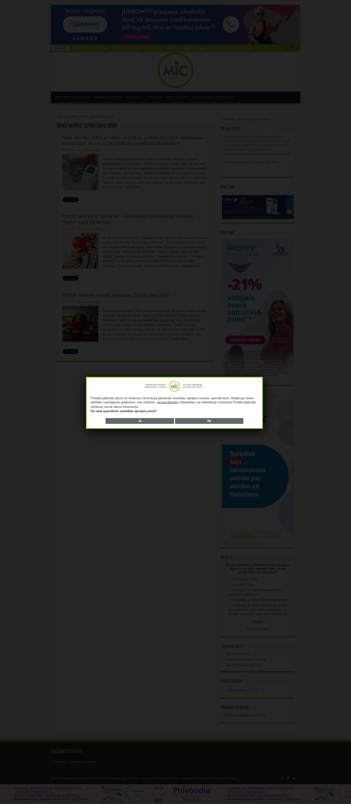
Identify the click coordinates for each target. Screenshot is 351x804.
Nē (209, 421)
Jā (140, 421)
